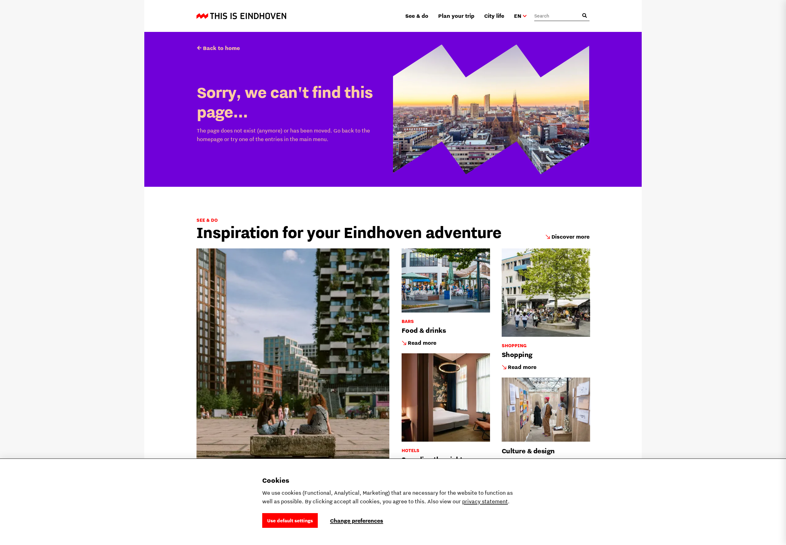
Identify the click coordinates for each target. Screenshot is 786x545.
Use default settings (290, 520)
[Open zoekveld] (585, 16)
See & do (416, 15)
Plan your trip (456, 15)
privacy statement (485, 501)
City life (494, 15)
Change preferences (356, 520)
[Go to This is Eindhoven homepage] (241, 16)
